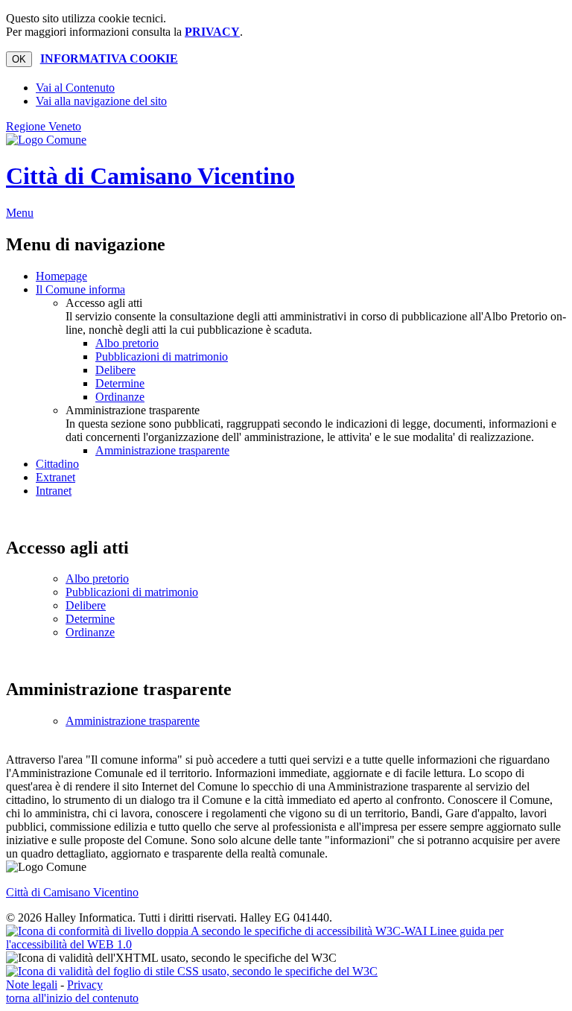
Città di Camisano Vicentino (150, 175)
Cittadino (57, 463)
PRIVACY (212, 31)
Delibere (115, 370)
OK (19, 59)
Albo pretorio (127, 343)
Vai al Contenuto (75, 87)
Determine (119, 383)
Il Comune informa (80, 289)
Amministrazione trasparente (162, 450)
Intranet (54, 490)
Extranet (55, 477)
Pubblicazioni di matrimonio (161, 356)
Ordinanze (119, 396)
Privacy (85, 984)
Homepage (61, 276)
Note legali (31, 984)
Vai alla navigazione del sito (101, 101)
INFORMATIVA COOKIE (109, 58)
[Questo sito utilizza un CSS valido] (192, 971)
